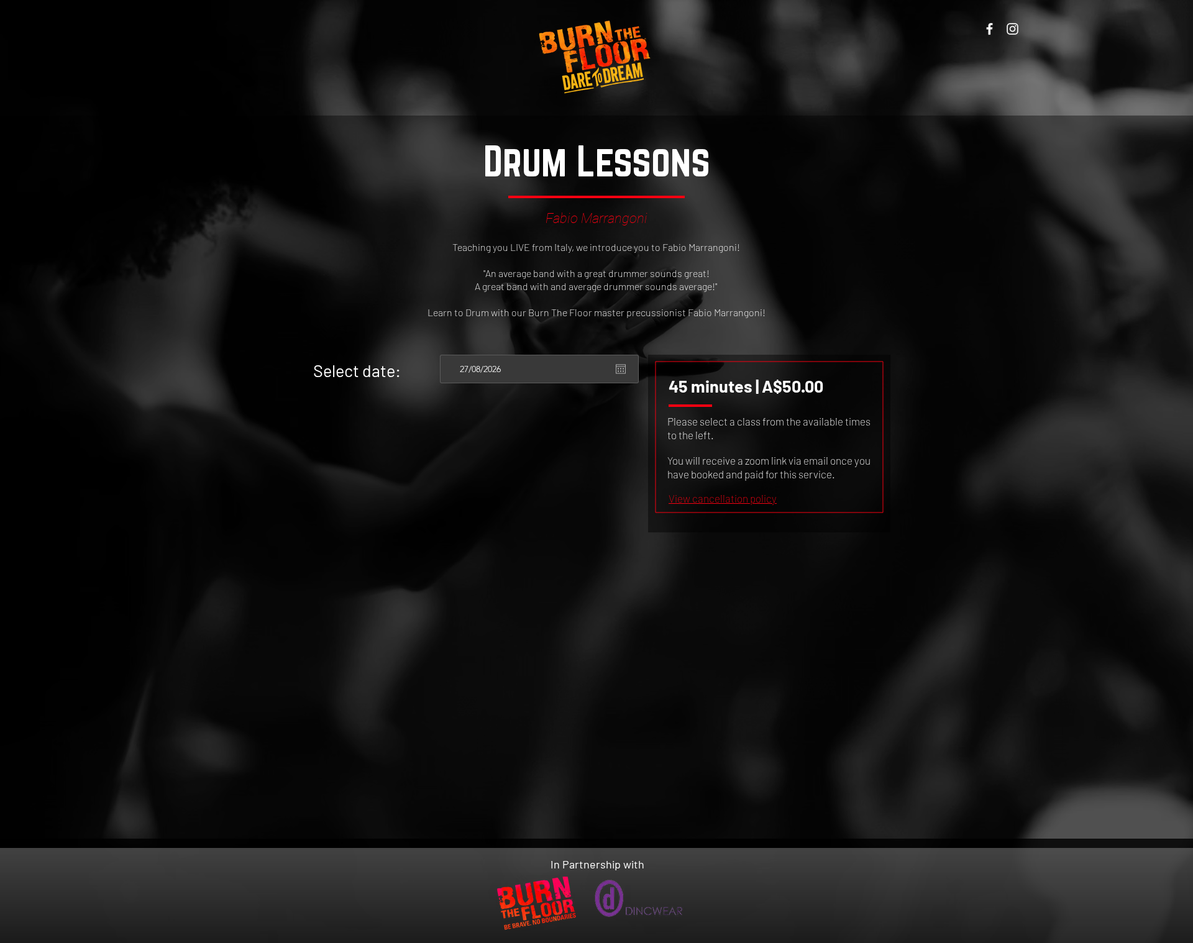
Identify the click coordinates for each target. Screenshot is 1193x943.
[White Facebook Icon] (989, 29)
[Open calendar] (621, 369)
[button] (723, 498)
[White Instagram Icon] (1012, 29)
